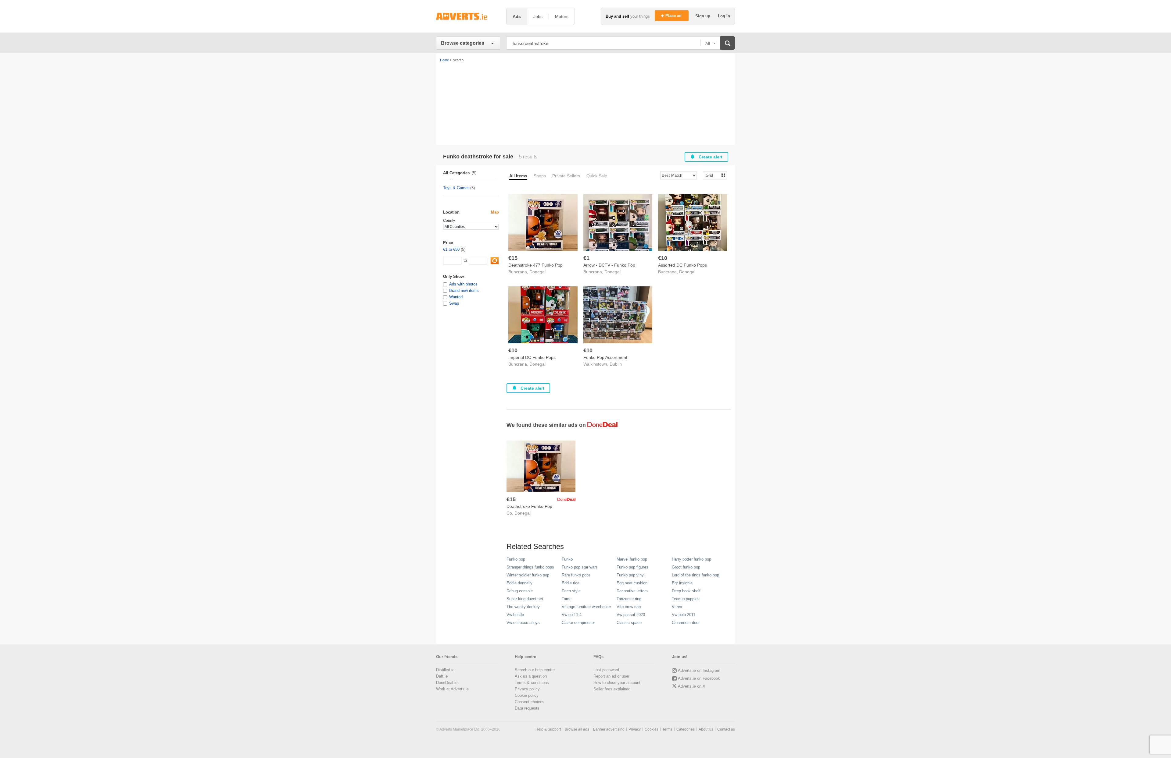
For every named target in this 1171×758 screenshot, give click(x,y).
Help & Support (548, 729)
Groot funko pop (686, 567)
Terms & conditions (532, 682)
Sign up (703, 16)
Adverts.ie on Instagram (699, 670)
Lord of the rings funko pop (695, 575)
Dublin (616, 364)
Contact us (726, 729)
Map (495, 212)
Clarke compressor (578, 622)
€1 (586, 258)
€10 (662, 258)
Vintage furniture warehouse (586, 606)
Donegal (537, 271)
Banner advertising (609, 729)
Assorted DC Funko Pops (682, 265)
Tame (566, 599)
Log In (724, 16)
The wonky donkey (523, 606)
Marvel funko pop (632, 559)
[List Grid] (712, 175)
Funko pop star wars (580, 567)
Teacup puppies (686, 599)
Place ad (674, 15)
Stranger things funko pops (530, 567)
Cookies (651, 729)
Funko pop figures (632, 567)
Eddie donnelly (519, 583)
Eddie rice (570, 583)
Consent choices (529, 702)
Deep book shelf (686, 591)
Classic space (629, 622)
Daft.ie (442, 676)
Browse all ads (577, 729)
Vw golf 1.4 (572, 614)
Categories (685, 729)
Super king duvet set (525, 599)
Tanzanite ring (629, 599)
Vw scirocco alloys (523, 622)
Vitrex (677, 606)
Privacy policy (527, 689)
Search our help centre (535, 670)
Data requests (527, 708)
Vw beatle (515, 614)
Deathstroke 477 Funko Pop (535, 265)
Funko (567, 559)
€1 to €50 (451, 249)
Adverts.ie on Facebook (699, 678)
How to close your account (616, 682)
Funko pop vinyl (631, 575)
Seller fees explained (611, 689)
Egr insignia (682, 583)
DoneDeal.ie (446, 682)
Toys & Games (456, 188)
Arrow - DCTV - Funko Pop (609, 265)
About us (706, 729)
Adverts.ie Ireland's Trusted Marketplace (468, 16)
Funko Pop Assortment (605, 357)
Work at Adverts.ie (452, 689)
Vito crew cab (629, 606)
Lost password (606, 670)
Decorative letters (632, 591)
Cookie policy (527, 695)
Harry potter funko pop (691, 559)
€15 (512, 258)
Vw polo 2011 (683, 614)
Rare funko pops (576, 575)
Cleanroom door (686, 622)
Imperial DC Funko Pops (532, 357)
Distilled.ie (445, 670)
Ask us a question (531, 676)
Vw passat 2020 (631, 614)
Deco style (571, 591)
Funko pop (516, 559)
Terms (667, 729)
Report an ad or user (611, 676)
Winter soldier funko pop (528, 575)
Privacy (634, 729)
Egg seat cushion (632, 583)
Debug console (520, 591)
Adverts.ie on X (691, 686)
